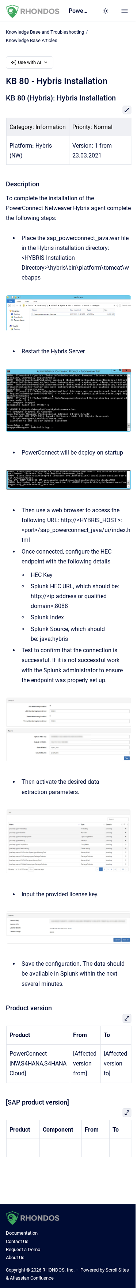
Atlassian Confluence (32, 1278)
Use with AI (29, 62)
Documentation (22, 1233)
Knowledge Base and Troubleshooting (45, 32)
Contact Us (17, 1241)
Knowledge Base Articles (31, 40)
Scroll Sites (117, 1270)
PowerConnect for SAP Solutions (78, 10)
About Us (15, 1257)
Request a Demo (23, 1249)
